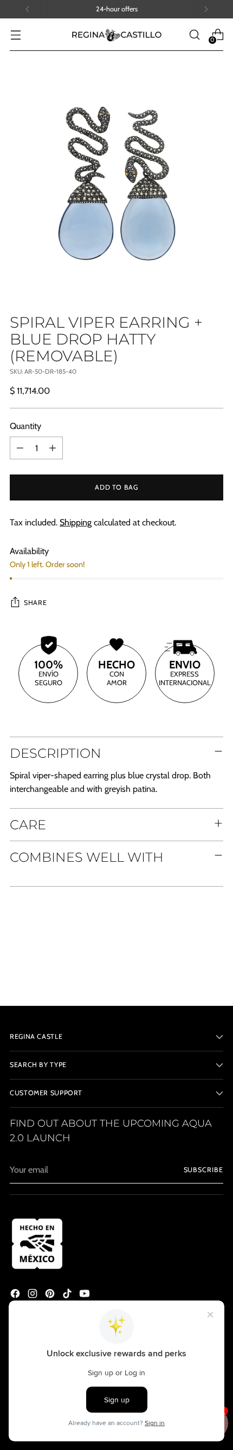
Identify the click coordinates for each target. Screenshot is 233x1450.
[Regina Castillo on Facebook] (16, 1295)
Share (35, 603)
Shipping (76, 522)
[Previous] (28, 9)
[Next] (206, 9)
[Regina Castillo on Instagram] (33, 1295)
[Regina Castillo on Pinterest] (50, 1295)
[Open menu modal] (15, 35)
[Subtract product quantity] (20, 448)
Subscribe (204, 1170)
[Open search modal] (194, 35)
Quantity (25, 425)
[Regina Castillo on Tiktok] (68, 1295)
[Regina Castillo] (116, 35)
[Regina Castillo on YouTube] (85, 1295)
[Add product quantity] (52, 448)
